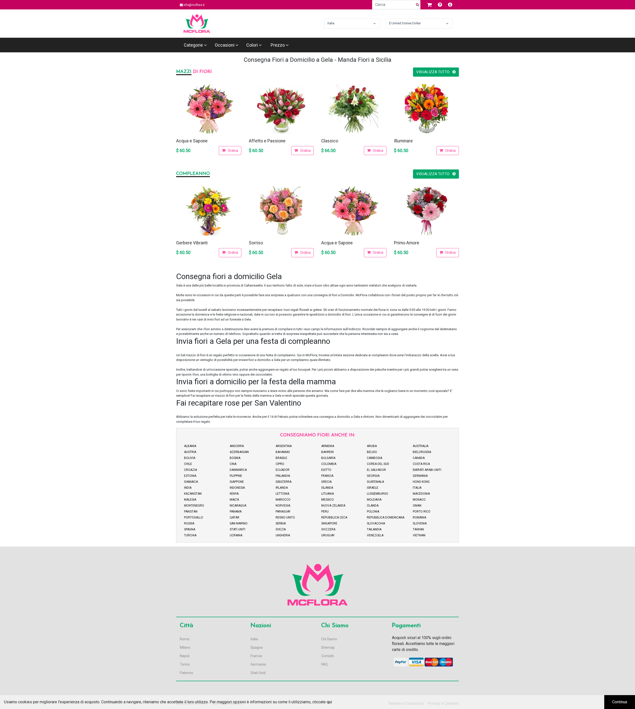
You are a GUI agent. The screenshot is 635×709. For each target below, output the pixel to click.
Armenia (327, 446)
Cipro (280, 464)
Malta (234, 499)
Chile (188, 464)
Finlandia (283, 476)
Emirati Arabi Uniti (427, 470)
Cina (233, 464)
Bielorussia (422, 452)
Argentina (284, 446)
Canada (419, 458)
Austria (190, 452)
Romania (419, 517)
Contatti (327, 656)
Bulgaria (328, 458)
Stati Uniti (237, 529)
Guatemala (375, 481)
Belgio (372, 452)
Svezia (281, 529)
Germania (420, 476)
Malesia (190, 499)
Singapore (329, 523)
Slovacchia (376, 523)
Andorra (237, 446)
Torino (185, 664)
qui (329, 702)
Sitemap (328, 647)
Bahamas (283, 452)
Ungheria (283, 535)
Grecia (326, 481)
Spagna (189, 529)
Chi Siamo (329, 639)
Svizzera (328, 529)
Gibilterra (283, 481)
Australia (420, 446)
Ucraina (236, 535)
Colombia (328, 464)
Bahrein (327, 452)
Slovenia (420, 523)
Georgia (373, 476)
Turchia (190, 535)
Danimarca (238, 470)
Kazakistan (193, 493)
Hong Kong (421, 481)
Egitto (326, 470)
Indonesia (237, 487)
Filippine (236, 476)
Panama (236, 511)
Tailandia (374, 529)
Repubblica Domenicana (385, 517)
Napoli (185, 656)
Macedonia (421, 493)
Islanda (327, 487)
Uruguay (328, 535)
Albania (190, 446)
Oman (417, 505)
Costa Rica (421, 464)
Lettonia (282, 493)
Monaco (419, 499)
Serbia (281, 523)
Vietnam (419, 535)
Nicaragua (238, 505)
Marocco (283, 499)
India (187, 487)
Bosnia (235, 458)
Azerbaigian (239, 452)
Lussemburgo (377, 493)
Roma (184, 639)
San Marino (239, 523)
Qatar (234, 517)
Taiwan (418, 529)
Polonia (373, 511)
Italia (417, 487)
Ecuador (282, 470)
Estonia (190, 476)
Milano (185, 647)
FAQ (324, 664)
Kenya (234, 493)
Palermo (186, 673)
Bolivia (189, 458)
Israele (372, 487)
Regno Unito (285, 517)
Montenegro (194, 505)
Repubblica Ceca (334, 517)
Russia (189, 523)
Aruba (372, 446)
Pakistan (190, 511)
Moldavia (374, 499)
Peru (325, 511)
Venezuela (375, 535)
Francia (327, 476)
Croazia (190, 470)
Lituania (327, 493)
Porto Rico (421, 511)
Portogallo (193, 517)
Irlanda (282, 487)
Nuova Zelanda (333, 505)
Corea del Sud (378, 464)
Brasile (281, 458)
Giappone (237, 481)
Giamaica (191, 481)
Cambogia (374, 458)
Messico (327, 499)
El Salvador (376, 470)
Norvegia (283, 505)
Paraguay (283, 511)
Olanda (373, 505)
